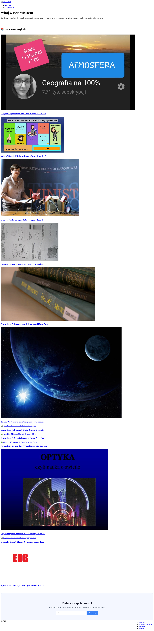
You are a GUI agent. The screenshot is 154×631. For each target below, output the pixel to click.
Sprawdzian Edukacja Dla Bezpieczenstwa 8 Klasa (22, 585)
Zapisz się (92, 613)
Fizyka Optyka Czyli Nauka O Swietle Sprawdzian (23, 534)
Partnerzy (142, 628)
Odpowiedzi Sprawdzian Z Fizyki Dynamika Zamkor (24, 446)
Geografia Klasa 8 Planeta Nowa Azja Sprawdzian (22, 542)
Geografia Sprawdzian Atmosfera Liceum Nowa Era (23, 114)
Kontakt (141, 623)
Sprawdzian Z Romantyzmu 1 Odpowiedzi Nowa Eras (24, 324)
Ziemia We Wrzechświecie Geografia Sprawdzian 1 (22, 422)
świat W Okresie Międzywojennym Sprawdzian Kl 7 (23, 156)
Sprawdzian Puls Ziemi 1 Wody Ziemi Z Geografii (22, 430)
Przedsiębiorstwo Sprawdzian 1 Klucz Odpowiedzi (22, 264)
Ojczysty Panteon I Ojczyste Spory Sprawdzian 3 (22, 220)
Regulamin (142, 626)
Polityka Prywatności (146, 624)
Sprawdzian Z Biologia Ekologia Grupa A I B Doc (22, 438)
